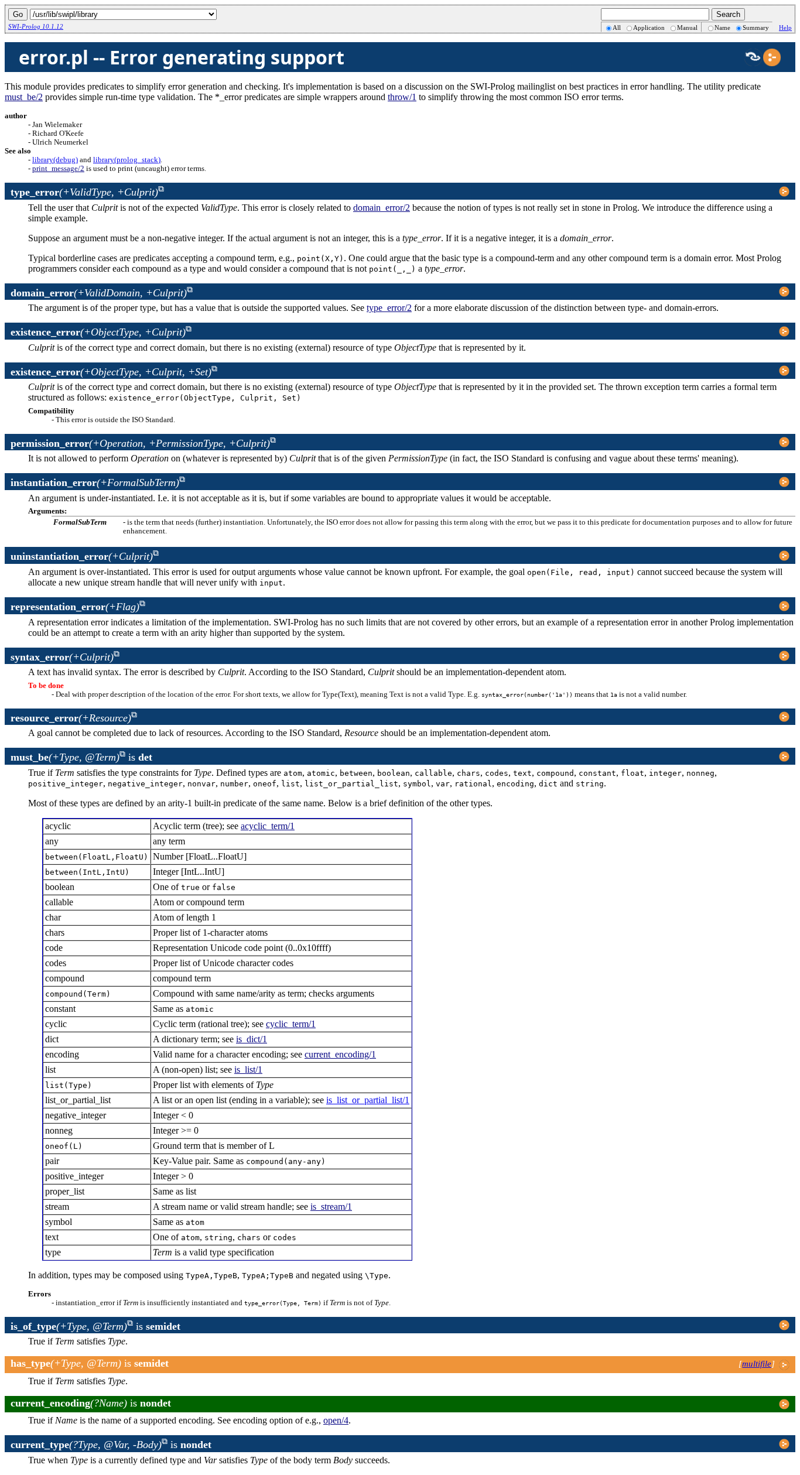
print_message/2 (58, 169)
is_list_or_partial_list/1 (367, 1100)
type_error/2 (389, 308)
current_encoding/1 (340, 1054)
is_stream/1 (331, 1207)
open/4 (335, 1420)
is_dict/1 (251, 1039)
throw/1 (402, 97)
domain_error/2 (381, 208)
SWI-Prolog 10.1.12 (35, 26)
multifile (756, 1363)
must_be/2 (24, 97)
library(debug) (55, 160)
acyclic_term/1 (268, 826)
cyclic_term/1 (291, 1024)
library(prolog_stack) (126, 160)
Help (785, 27)
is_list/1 (248, 1069)
